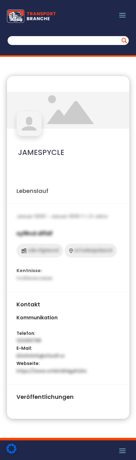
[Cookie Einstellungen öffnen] (11, 452)
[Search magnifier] (124, 40)
